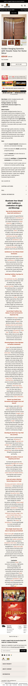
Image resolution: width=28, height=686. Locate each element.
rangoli (13, 420)
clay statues (16, 330)
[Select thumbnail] (4, 43)
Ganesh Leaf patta (17, 539)
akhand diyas (7, 450)
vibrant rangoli (20, 502)
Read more (14, 12)
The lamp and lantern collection (13, 484)
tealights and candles (17, 463)
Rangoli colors (20, 413)
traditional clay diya (10, 513)
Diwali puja (16, 332)
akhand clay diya (8, 286)
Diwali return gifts (9, 533)
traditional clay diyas (11, 236)
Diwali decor (9, 378)
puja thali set (17, 517)
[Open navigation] (2, 5)
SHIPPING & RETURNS (7, 186)
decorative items (15, 493)
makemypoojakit (15, 647)
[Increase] (8, 64)
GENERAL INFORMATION (7, 194)
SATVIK (22, 647)
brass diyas (18, 448)
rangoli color (19, 513)
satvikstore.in (13, 680)
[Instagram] (6, 655)
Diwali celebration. (18, 396)
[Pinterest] (9, 655)
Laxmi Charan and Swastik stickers (14, 472)
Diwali (15, 230)
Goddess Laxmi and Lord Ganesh (13, 325)
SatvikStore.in (19, 218)
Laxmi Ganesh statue (12, 515)
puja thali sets (19, 441)
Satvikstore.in (16, 578)
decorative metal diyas (10, 543)
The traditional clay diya (10, 279)
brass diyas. (8, 352)
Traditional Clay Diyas (11, 247)
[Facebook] (2, 655)
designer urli (8, 445)
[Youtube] (4, 655)
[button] (14, 68)
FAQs (2, 190)
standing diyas (9, 380)
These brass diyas (17, 385)
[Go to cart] (25, 6)
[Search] (21, 6)
